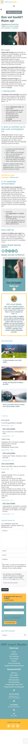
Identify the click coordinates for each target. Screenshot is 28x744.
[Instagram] (13, 726)
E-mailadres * (7, 610)
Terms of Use (20, 579)
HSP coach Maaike (12, 26)
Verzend (5, 590)
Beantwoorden (5, 425)
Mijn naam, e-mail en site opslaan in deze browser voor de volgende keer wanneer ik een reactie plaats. (14, 566)
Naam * (5, 604)
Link (11, 425)
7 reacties (15, 28)
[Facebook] (3, 251)
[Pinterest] (9, 251)
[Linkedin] (6, 251)
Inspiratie (7, 28)
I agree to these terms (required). (11, 582)
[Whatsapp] (13, 251)
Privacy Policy (7, 579)
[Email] (16, 251)
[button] (1, 9)
